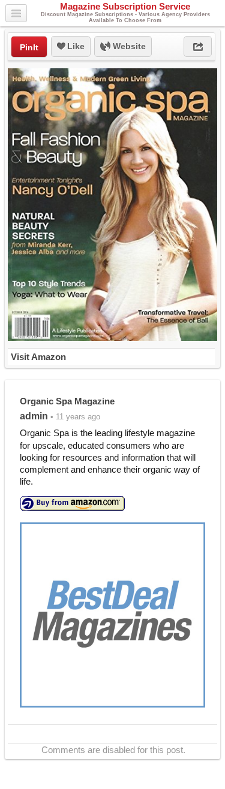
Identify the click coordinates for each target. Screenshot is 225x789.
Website (128, 46)
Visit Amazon (38, 357)
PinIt (29, 47)
